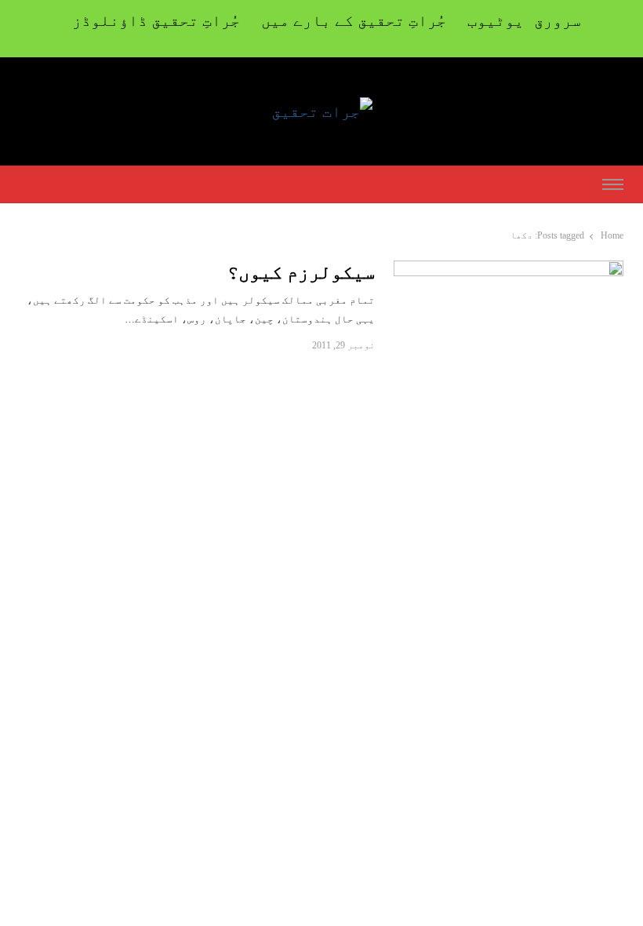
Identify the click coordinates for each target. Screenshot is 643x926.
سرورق (557, 20)
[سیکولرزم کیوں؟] (509, 269)
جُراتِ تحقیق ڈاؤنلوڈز (156, 20)
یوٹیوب (495, 20)
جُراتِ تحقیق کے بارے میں (353, 20)
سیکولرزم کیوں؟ (301, 272)
